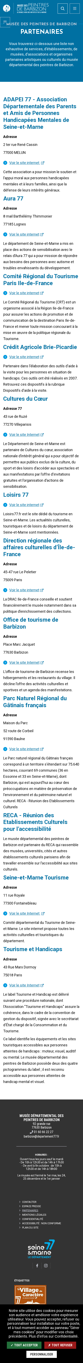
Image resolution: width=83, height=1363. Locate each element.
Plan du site (30, 1227)
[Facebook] (37, 1266)
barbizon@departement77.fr (41, 1136)
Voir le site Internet (24, 434)
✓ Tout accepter (24, 1345)
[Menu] (75, 8)
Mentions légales (34, 1214)
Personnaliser (41, 1354)
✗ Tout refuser (60, 1345)
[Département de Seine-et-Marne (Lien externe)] (41, 1257)
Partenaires (30, 1210)
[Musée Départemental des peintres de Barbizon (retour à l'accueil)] (26, 8)
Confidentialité (32, 1219)
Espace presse (31, 1206)
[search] (63, 8)
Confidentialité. (67, 1336)
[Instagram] (46, 1266)
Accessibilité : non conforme (41, 1223)
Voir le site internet (24, 163)
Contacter (29, 1201)
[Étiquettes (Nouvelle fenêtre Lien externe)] (30, 1295)
